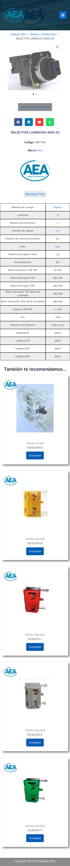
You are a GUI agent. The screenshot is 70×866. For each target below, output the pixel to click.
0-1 (58, 230)
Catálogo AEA (18, 34)
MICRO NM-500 (35, 539)
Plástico (57, 207)
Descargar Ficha (35, 194)
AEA (39, 150)
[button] (13, 69)
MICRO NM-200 (35, 634)
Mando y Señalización (43, 34)
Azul (57, 246)
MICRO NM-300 (35, 826)
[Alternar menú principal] (62, 15)
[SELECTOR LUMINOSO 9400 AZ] (35, 69)
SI (58, 215)
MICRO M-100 (35, 443)
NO (58, 238)
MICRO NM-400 (35, 730)
